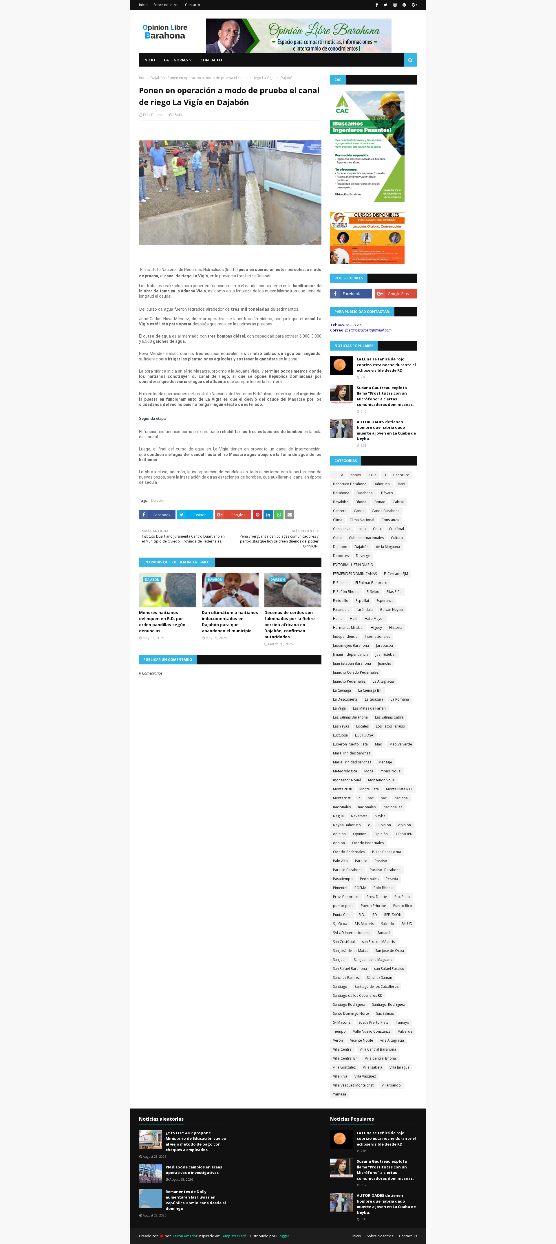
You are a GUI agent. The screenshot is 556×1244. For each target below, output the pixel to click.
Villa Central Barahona (378, 1049)
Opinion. (360, 833)
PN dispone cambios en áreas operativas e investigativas (194, 1169)
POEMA (360, 887)
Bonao (379, 501)
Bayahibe (340, 501)
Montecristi (342, 798)
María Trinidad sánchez (352, 762)
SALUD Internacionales (351, 932)
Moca (368, 771)
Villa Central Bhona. (381, 1058)
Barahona (341, 492)
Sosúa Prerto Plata (374, 1022)
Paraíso (381, 860)
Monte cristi (342, 789)
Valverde (405, 1031)
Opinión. (381, 833)
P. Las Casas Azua (386, 851)
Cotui (377, 528)
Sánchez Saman (379, 977)
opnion (339, 842)
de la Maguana (388, 546)
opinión (404, 824)
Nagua (338, 816)
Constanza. (342, 528)
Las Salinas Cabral (390, 717)
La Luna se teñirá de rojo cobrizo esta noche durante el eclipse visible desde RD (386, 364)
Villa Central (342, 1049)
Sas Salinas (385, 1013)
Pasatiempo (343, 878)
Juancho (384, 663)
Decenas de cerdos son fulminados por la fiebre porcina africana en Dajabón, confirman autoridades (289, 625)
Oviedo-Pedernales (349, 851)
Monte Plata (369, 789)
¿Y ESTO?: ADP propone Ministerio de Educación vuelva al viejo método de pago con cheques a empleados (196, 1141)
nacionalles (393, 807)
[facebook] (376, 5)
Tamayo (402, 1022)
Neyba (380, 816)
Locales (362, 726)
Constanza (390, 519)
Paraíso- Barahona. (385, 869)
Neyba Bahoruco (347, 824)
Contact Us (408, 1236)
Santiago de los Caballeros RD (358, 995)
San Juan (340, 959)
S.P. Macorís (364, 923)
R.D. (362, 914)
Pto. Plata (402, 896)
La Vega (339, 708)
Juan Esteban (386, 654)
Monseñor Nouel (382, 780)
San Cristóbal (344, 941)
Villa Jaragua (399, 1067)
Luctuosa (340, 735)
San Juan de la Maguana (373, 959)
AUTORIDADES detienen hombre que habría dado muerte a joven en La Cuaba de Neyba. (386, 430)
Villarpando (391, 1085)
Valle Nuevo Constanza (372, 1031)
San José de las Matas (350, 950)
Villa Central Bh (345, 1058)
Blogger (282, 1236)
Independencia (345, 636)
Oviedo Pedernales (368, 842)
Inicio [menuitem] (149, 60)
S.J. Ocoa (340, 923)
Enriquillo (340, 600)
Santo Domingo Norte (351, 1013)
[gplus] (413, 5)
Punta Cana (342, 914)
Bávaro (387, 492)
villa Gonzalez (344, 1067)
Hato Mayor (374, 618)
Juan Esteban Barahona (352, 663)
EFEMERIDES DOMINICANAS (355, 573)
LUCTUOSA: (364, 735)
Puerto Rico (402, 905)
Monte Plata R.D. (399, 789)
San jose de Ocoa (389, 950)
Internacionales (377, 636)
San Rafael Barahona (350, 968)
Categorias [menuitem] (176, 60)
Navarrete (359, 816)
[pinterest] (404, 5)
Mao (378, 744)
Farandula (341, 609)
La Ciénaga (342, 690)
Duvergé (363, 555)
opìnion (339, 833)
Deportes (341, 555)
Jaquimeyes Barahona (351, 645)
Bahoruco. (382, 483)
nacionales (342, 807)
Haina (338, 618)
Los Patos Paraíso (390, 726)
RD (374, 914)
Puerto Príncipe (373, 905)
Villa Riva (340, 1076)
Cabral (398, 501)
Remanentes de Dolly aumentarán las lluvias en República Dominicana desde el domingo (196, 1200)
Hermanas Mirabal (348, 627)
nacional (402, 798)
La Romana (400, 699)
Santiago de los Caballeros (376, 986)
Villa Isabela (372, 1067)
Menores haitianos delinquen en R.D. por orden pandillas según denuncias (162, 621)
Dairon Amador (185, 1236)
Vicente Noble (361, 1040)
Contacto (192, 4)
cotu (362, 528)
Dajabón (158, 77)
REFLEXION (393, 914)
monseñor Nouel (347, 780)
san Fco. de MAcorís (378, 941)
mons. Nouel (391, 771)
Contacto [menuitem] (211, 60)
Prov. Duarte (377, 896)
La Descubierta (345, 699)
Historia (395, 627)
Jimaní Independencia (350, 654)
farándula (365, 609)
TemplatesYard (233, 1236)
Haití (353, 618)
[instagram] (395, 5)
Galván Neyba (391, 609)
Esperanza (385, 600)
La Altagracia (383, 681)
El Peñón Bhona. (346, 591)
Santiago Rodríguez (349, 1004)
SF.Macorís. (342, 1022)
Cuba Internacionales (366, 537)
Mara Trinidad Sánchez (351, 753)
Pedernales (369, 878)
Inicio (143, 4)
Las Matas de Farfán (369, 708)
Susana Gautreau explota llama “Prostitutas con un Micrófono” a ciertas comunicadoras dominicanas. (385, 396)
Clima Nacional (362, 519)
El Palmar (340, 582)
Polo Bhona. (384, 887)
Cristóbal (396, 528)
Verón (338, 1040)
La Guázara (374, 699)
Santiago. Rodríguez (388, 1004)
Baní (401, 483)
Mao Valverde (400, 744)
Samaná (383, 932)
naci (384, 798)
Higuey (376, 627)
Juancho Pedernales (349, 681)
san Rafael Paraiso (389, 968)
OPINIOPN (404, 833)
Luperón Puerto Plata (350, 744)
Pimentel (340, 887)
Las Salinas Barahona (350, 717)
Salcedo (387, 923)
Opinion (384, 824)
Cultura (397, 537)
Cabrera (340, 510)
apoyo (355, 474)
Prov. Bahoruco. (346, 896)
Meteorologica (345, 771)
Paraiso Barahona (348, 869)
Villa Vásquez (365, 1076)
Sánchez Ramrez (346, 977)
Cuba (337, 537)
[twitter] (385, 5)
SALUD (406, 923)
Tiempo (339, 1031)
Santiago (340, 986)
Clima (337, 519)
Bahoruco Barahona (349, 483)
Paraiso (361, 860)
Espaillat (362, 600)
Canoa (359, 510)
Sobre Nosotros (380, 1236)
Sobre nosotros (166, 4)
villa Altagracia (392, 1040)
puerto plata (343, 905)
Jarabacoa (384, 645)
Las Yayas (341, 726)
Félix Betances (154, 114)
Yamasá (339, 1094)
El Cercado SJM (396, 573)
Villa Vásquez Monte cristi (353, 1085)
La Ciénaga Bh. (370, 690)
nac (371, 798)
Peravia (392, 878)
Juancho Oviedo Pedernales (355, 672)
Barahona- (365, 492)
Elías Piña (394, 591)
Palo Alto (340, 860)
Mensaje (385, 762)
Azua (372, 474)
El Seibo (373, 591)
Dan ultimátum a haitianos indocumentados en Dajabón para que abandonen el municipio (230, 621)
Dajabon (340, 546)
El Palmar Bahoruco (371, 582)
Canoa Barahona (386, 510)
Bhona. (361, 501)
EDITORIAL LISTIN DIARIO (353, 564)
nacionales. (367, 807)
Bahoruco (401, 474)
